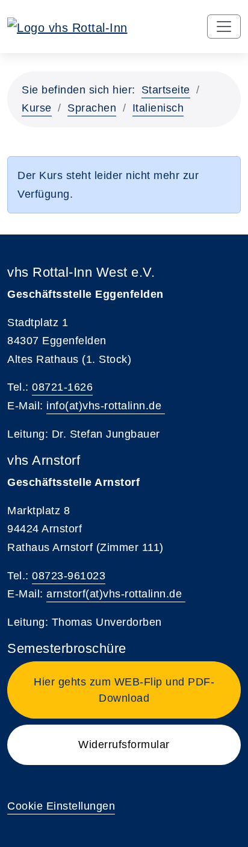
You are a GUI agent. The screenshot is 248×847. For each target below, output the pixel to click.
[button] (124, 690)
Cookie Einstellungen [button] (61, 806)
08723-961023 (68, 576)
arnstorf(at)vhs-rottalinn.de (115, 594)
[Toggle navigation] (224, 26)
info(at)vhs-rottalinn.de (105, 406)
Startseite (165, 90)
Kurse (37, 108)
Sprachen (91, 108)
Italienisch (158, 108)
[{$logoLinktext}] (67, 26)
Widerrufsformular (124, 744)
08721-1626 (62, 387)
